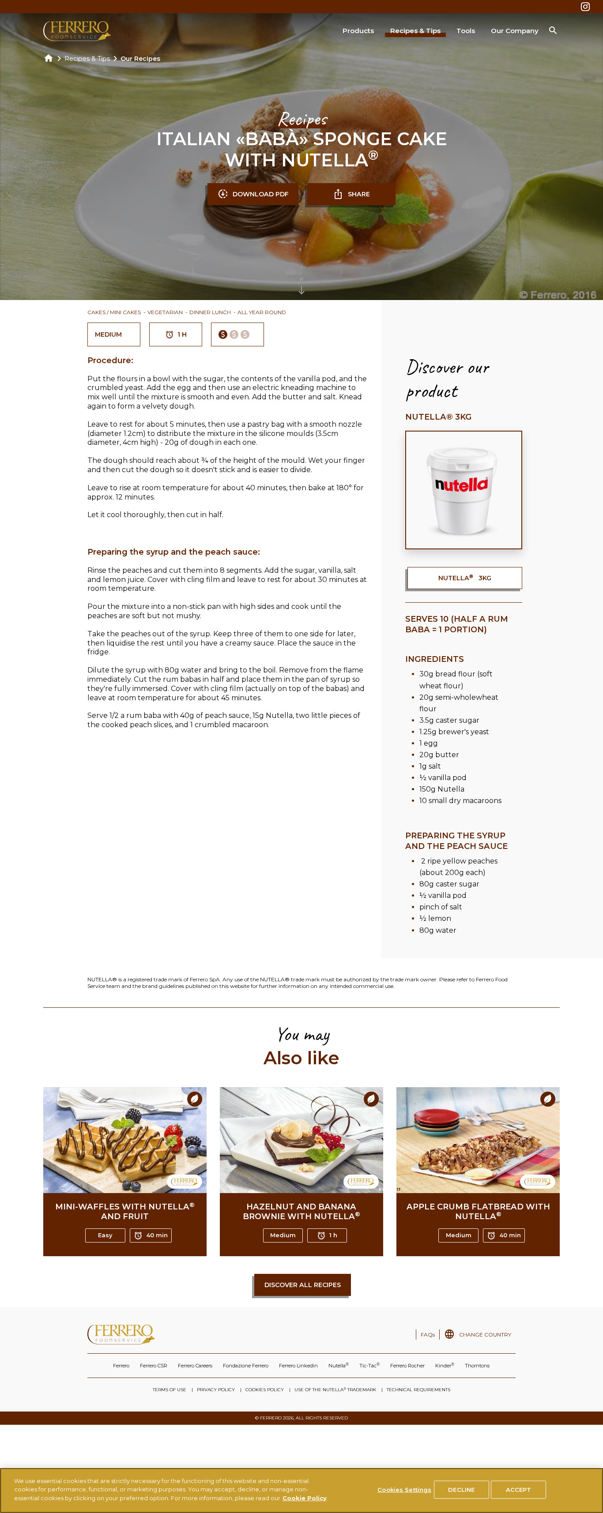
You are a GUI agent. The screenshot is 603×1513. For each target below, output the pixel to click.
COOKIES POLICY (264, 1390)
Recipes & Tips (415, 30)
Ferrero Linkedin (298, 1366)
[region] (301, 1490)
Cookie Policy (305, 1498)
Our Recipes (140, 59)
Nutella (338, 1365)
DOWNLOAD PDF (261, 194)
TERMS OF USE (169, 1390)
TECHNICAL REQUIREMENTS (418, 1390)
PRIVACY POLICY (216, 1390)
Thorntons (477, 1366)
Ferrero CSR (153, 1366)
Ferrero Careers (195, 1366)
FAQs (428, 1334)
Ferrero (121, 1366)
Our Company (515, 30)
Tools (465, 30)
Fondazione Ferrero (245, 1366)
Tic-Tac (369, 1365)
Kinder (444, 1365)
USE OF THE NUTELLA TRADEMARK (335, 1390)
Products (358, 30)
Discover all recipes (302, 1285)
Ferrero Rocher (407, 1366)
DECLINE (461, 1489)
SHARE (359, 194)
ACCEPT (518, 1489)
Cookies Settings (404, 1489)
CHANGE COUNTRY (485, 1334)
